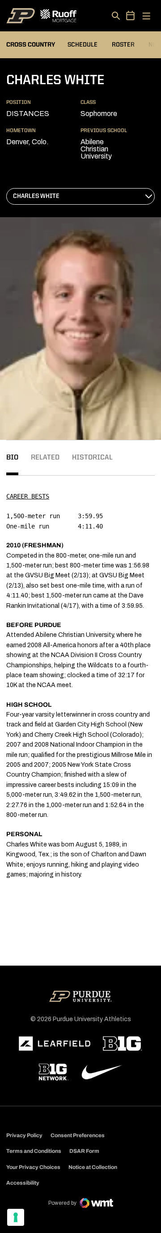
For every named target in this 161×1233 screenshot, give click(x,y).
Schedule (82, 45)
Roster (123, 45)
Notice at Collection (92, 1167)
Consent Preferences (78, 1135)
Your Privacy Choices (33, 1167)
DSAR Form (84, 1151)
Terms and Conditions (33, 1151)
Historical (92, 457)
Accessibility (22, 1182)
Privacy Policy (24, 1135)
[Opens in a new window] (54, 1043)
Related (45, 457)
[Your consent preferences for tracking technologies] (15, 1217)
